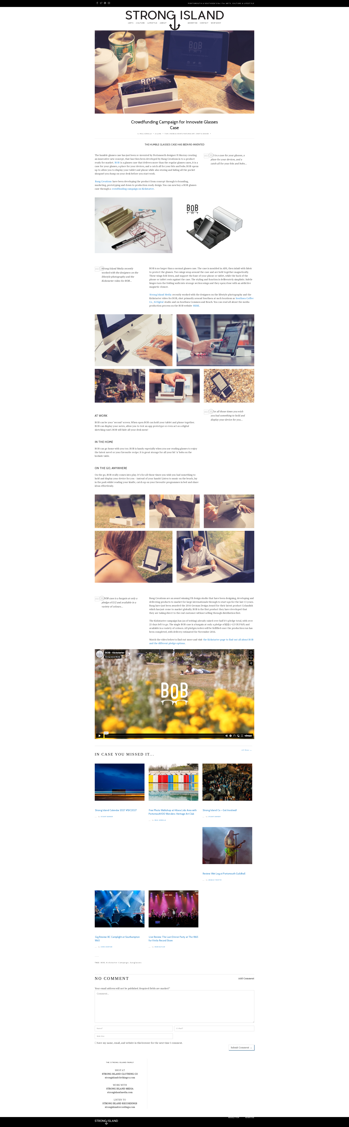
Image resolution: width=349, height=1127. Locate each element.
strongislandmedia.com (120, 1092)
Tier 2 (167, 134)
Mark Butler (160, 947)
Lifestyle (152, 23)
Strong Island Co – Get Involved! (220, 810)
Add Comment (246, 978)
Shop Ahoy (216, 23)
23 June (158, 134)
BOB (117, 162)
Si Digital (158, 301)
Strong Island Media (160, 294)
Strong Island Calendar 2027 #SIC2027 (116, 810)
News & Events (176, 134)
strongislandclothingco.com (120, 1077)
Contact (204, 23)
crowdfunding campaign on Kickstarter (133, 188)
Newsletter (233, 1117)
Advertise (193, 23)
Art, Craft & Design (200, 134)
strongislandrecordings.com (120, 1107)
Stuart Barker (107, 817)
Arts (131, 23)
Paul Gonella (146, 134)
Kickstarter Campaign (117, 963)
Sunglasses (136, 963)
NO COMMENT (112, 978)
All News (246, 750)
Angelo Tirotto (215, 880)
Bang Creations (103, 181)
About (163, 23)
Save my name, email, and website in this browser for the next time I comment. (140, 1042)
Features (187, 134)
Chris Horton (106, 947)
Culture (141, 23)
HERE (196, 305)
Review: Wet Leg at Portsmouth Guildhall (224, 873)
